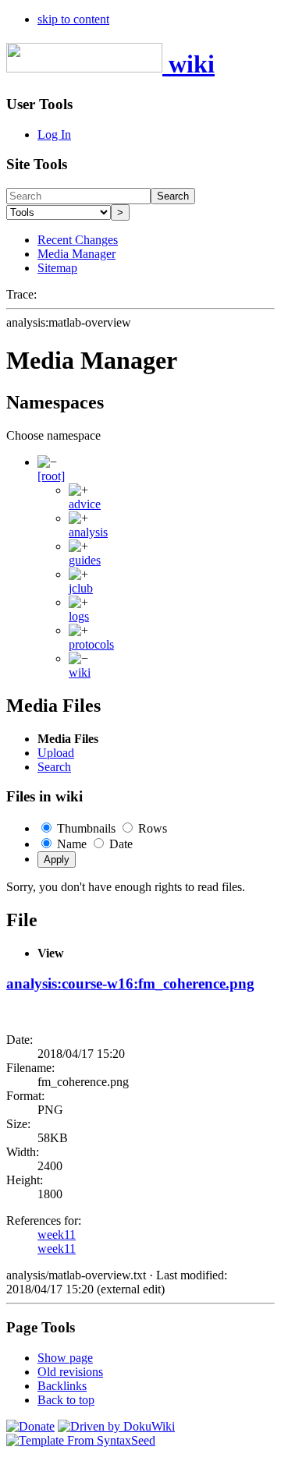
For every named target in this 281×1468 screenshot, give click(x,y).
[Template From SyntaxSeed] (80, 1440)
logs (79, 616)
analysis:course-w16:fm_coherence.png (130, 983)
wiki (80, 672)
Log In (54, 134)
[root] (51, 476)
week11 (56, 1234)
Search (173, 196)
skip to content (73, 19)
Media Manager (76, 253)
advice (85, 504)
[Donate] (30, 1426)
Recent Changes (77, 239)
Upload (55, 752)
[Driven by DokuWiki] (116, 1426)
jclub (81, 588)
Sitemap (57, 267)
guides (85, 560)
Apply (56, 859)
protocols (91, 644)
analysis (88, 532)
